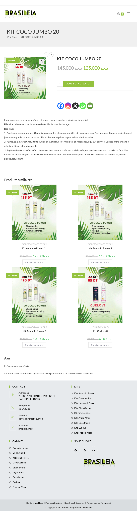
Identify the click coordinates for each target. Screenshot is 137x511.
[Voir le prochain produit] (51, 54)
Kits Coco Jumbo (82, 398)
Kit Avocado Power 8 (34, 331)
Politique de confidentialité (99, 503)
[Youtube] (94, 450)
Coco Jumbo (19, 452)
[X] (75, 105)
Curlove (16, 482)
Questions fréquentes (74, 503)
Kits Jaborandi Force (84, 403)
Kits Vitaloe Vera (82, 413)
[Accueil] (8, 37)
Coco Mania (18, 477)
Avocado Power (20, 448)
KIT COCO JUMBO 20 (32, 37)
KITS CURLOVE (102, 327)
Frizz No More (19, 487)
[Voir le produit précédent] (46, 54)
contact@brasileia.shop (31, 418)
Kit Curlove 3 (100, 331)
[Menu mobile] (127, 13)
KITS (24, 244)
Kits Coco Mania (82, 423)
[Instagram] (68, 105)
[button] (41, 61)
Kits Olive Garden (83, 408)
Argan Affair (18, 472)
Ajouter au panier (78, 83)
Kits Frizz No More (83, 432)
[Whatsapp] (82, 105)
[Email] (90, 105)
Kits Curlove (80, 427)
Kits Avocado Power (84, 393)
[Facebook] (60, 105)
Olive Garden (19, 462)
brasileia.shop (26, 428)
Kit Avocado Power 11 (34, 248)
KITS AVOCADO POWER (36, 244)
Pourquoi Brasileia (53, 503)
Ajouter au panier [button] (34, 262)
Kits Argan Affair (82, 418)
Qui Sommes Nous (34, 503)
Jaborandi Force (21, 457)
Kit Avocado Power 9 (100, 248)
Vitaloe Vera (19, 467)
